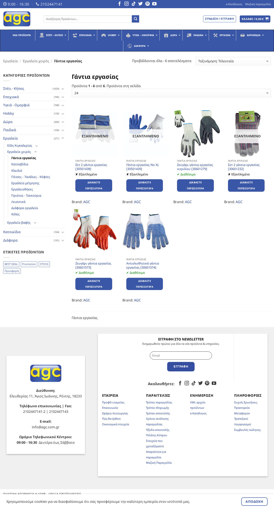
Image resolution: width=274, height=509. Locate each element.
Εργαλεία (10, 61)
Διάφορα (10, 240)
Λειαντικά (18, 202)
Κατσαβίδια (19, 164)
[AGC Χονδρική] (20, 19)
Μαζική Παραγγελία (159, 463)
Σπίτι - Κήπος (13, 88)
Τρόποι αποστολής (158, 413)
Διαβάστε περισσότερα (94, 185)
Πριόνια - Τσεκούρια (26, 195)
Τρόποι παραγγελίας (159, 402)
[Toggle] (62, 88)
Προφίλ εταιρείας (113, 402)
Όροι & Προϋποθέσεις (65, 494)
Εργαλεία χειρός (36, 61)
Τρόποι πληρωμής (157, 408)
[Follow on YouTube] (154, 4)
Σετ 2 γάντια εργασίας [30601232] (244, 167)
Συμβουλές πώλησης (247, 430)
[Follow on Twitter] (140, 4)
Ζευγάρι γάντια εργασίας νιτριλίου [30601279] (195, 167)
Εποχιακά (11, 96)
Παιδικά (9, 130)
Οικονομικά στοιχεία (115, 424)
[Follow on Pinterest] (147, 4)
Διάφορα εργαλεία (24, 208)
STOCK (44, 264)
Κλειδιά (16, 171)
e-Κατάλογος (234, 4)
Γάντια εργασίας (23, 158)
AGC (86, 201)
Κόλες (15, 214)
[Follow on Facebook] (119, 4)
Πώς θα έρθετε (111, 419)
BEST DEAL (11, 264)
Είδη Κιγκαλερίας (19, 145)
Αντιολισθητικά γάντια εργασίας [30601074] (142, 265)
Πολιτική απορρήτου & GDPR (24, 494)
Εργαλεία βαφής (19, 222)
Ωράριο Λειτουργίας (115, 413)
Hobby (8, 113)
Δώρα (7, 121)
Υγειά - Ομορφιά (16, 105)
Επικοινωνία (110, 408)
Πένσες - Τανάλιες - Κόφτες (30, 177)
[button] (255, 19)
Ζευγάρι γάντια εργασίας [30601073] (93, 265)
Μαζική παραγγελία (258, 4)
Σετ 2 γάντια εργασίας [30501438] (91, 167)
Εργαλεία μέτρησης (25, 183)
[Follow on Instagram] (126, 4)
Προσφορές (11, 271)
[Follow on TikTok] (133, 4)
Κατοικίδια (12, 231)
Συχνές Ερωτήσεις (245, 402)
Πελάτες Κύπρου (156, 435)
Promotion (29, 264)
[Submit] (135, 19)
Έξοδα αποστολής (157, 430)
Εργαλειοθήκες (22, 189)
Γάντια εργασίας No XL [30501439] (142, 167)
